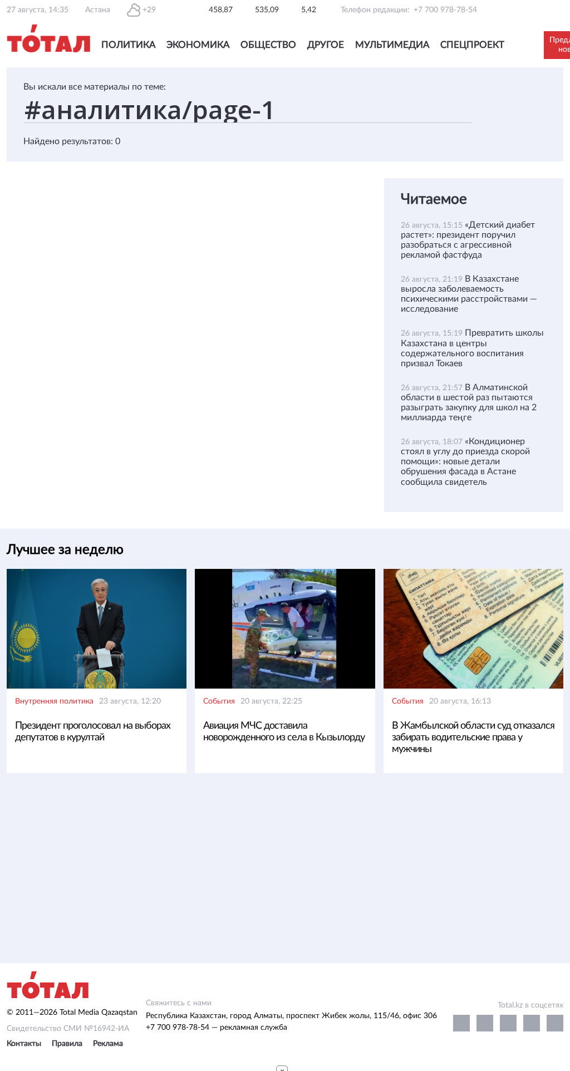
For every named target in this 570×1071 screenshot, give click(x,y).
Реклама (108, 1044)
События (219, 701)
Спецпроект (472, 45)
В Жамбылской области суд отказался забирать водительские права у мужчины (473, 737)
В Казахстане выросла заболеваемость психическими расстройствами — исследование (469, 293)
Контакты (24, 1044)
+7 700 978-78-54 (445, 10)
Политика (128, 45)
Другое (325, 45)
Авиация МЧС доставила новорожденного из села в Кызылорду (284, 732)
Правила (67, 1044)
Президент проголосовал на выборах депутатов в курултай (92, 732)
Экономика (197, 45)
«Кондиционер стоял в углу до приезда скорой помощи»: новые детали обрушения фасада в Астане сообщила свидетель (465, 461)
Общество (268, 45)
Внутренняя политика (54, 701)
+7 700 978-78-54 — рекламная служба (216, 1027)
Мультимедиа (392, 45)
